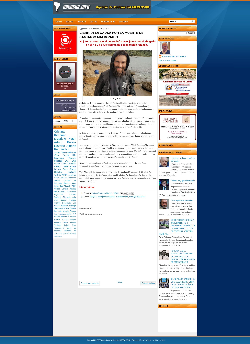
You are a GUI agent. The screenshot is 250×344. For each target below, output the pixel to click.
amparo (73, 217)
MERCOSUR (60, 192)
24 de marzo (58, 236)
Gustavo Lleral (122, 197)
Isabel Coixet (61, 163)
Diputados (61, 158)
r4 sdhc (162, 340)
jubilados (72, 172)
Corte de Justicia (62, 211)
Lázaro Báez (62, 169)
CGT (74, 161)
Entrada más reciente (90, 283)
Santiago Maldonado (137, 197)
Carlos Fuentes (68, 200)
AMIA (65, 175)
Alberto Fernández (65, 147)
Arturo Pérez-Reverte (65, 143)
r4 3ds (155, 340)
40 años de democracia (68, 233)
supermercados (66, 214)
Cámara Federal (69, 220)
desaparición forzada (106, 197)
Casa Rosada (70, 208)
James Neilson (61, 152)
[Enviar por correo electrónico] (124, 193)
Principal (58, 21)
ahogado (94, 197)
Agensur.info (60, 228)
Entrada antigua (148, 283)
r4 (144, 340)
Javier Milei (69, 155)
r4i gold (149, 340)
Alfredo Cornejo (62, 189)
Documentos (123, 21)
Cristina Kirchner (60, 133)
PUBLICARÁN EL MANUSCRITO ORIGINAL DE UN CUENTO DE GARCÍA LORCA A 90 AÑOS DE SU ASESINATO (183, 256)
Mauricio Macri (65, 138)
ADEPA (58, 220)
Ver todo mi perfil (168, 60)
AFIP (74, 186)
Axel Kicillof (70, 166)
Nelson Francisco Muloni (174, 56)
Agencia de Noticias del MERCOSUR (116, 340)
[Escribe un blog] (127, 193)
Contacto (93, 21)
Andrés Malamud (62, 217)
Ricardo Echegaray (63, 203)
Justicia (73, 189)
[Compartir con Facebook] (132, 193)
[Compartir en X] (130, 193)
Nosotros (69, 21)
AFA (74, 214)
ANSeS (58, 175)
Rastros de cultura (108, 21)
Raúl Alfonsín (65, 186)
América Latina (62, 222)
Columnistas (81, 21)
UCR (68, 161)
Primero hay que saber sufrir (183, 181)
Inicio (120, 282)
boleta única (70, 225)
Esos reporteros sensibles (182, 200)
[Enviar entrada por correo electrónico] (121, 193)
